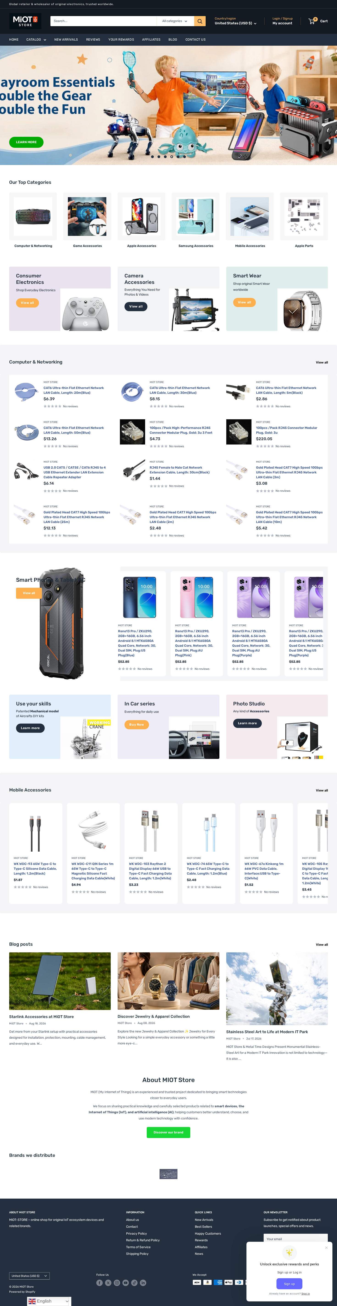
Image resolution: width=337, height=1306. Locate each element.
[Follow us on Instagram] (117, 1283)
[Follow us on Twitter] (108, 1283)
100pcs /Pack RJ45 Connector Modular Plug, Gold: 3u (286, 430)
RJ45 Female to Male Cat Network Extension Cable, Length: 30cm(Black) (180, 470)
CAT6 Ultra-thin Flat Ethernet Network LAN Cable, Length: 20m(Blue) (74, 390)
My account (282, 23)
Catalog (33, 40)
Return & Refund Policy (143, 1240)
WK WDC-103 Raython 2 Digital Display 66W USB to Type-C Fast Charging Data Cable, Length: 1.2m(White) (150, 871)
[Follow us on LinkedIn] (143, 1283)
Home (13, 40)
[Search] (200, 21)
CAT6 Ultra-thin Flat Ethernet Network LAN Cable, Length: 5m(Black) (286, 390)
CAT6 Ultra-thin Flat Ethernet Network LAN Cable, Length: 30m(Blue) (180, 390)
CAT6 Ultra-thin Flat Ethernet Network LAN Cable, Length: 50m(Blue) (74, 430)
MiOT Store (51, 382)
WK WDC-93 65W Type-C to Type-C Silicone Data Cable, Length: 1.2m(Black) (35, 868)
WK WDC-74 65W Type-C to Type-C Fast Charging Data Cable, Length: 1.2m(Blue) (208, 868)
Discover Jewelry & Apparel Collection (154, 1016)
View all (322, 362)
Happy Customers (208, 1234)
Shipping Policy (137, 1254)
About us (132, 1220)
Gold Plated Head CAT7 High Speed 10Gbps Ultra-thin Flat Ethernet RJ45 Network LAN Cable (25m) (77, 517)
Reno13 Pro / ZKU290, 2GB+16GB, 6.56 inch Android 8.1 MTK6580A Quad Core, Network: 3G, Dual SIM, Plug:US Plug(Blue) (137, 643)
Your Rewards (121, 40)
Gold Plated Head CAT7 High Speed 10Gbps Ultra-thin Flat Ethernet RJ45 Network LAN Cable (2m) (183, 517)
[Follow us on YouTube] (125, 1283)
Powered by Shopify (22, 1291)
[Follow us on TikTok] (134, 1283)
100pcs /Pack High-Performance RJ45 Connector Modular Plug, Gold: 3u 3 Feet (181, 430)
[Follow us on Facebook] (99, 1283)
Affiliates (151, 40)
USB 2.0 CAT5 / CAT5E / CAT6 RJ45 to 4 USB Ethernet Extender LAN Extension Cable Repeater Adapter (75, 472)
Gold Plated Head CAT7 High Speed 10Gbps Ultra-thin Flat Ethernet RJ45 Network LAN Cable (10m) (289, 517)
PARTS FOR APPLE (306, 142)
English (44, 1301)
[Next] (328, 218)
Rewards (201, 1240)
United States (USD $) (25, 1276)
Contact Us (195, 40)
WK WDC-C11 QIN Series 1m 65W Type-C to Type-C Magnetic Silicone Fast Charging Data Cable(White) (93, 871)
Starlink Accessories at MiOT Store (41, 1016)
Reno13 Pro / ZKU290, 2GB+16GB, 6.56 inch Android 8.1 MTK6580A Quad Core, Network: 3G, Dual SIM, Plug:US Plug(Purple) (308, 643)
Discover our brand (168, 1132)
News (199, 1254)
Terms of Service (138, 1247)
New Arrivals (66, 40)
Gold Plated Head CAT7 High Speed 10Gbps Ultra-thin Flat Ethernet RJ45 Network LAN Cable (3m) (289, 472)
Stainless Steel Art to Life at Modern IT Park (267, 1031)
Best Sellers (203, 1227)
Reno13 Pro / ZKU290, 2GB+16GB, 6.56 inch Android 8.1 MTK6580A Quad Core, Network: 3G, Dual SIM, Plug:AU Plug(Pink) (194, 643)
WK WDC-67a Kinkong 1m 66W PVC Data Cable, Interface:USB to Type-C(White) (264, 871)
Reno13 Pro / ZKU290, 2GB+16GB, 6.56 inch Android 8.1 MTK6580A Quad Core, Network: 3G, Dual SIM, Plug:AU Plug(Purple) (251, 643)
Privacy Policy (136, 1234)
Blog (172, 40)
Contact (132, 1227)
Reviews (93, 40)
